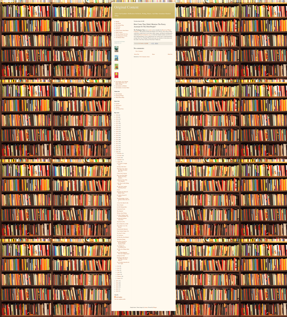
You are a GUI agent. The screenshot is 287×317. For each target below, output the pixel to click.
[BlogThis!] (153, 43)
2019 (117, 129)
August (119, 161)
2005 (117, 285)
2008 (117, 151)
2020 (117, 127)
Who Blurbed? (120, 211)
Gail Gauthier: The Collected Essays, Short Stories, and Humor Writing (122, 83)
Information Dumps (121, 239)
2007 (117, 281)
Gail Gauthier (119, 297)
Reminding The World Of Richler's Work (122, 192)
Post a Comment (139, 51)
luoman (145, 307)
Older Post (170, 54)
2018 (117, 131)
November (119, 155)
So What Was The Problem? (123, 237)
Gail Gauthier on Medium (121, 86)
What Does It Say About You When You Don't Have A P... (122, 170)
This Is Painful (120, 205)
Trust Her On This (121, 221)
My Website (118, 23)
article (150, 30)
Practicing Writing (119, 95)
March (118, 274)
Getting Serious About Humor (122, 30)
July (118, 266)
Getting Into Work (121, 255)
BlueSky (117, 21)
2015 (117, 137)
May (118, 270)
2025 (117, 117)
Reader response (119, 32)
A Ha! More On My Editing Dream (123, 183)
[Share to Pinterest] (157, 43)
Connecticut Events (121, 209)
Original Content (126, 7)
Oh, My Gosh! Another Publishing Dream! (122, 187)
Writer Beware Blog (120, 97)
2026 (117, 115)
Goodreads (118, 27)
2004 (117, 287)
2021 (117, 125)
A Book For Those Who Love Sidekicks (122, 180)
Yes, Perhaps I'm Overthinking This (121, 246)
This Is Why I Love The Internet (122, 226)
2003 (117, 289)
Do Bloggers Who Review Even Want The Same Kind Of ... (122, 259)
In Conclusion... (120, 235)
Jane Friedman (119, 94)
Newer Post (136, 54)
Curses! (118, 189)
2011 (117, 145)
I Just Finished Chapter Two (123, 231)
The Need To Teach (121, 233)
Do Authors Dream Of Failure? (121, 195)
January (119, 278)
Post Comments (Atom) (145, 56)
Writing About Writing (122, 213)
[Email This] (151, 43)
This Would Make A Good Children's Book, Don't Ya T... (123, 200)
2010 (117, 147)
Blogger (155, 307)
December (119, 153)
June (118, 268)
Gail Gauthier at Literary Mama (122, 87)
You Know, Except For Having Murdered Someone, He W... (122, 243)
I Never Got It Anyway (122, 173)
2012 (117, 143)
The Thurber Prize (120, 109)
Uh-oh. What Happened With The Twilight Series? (123, 253)
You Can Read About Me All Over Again (123, 263)
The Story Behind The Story (122, 34)
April (118, 272)
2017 (117, 133)
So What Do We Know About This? (122, 219)
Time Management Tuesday (121, 35)
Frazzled (117, 103)
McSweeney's (118, 105)
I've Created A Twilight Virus (122, 164)
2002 (117, 291)
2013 (117, 141)
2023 (117, 121)
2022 (117, 123)
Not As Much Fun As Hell (122, 223)
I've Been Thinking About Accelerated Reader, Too (122, 215)
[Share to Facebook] (156, 43)
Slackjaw (118, 107)
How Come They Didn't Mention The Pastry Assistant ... (122, 177)
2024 (117, 119)
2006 (117, 283)
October (119, 157)
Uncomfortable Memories (122, 229)
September (119, 159)
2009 (117, 149)
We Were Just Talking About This (123, 249)
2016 (117, 135)
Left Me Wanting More (122, 207)
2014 (117, 139)
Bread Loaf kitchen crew (145, 34)
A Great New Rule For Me (122, 203)
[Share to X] (154, 43)
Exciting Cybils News (121, 166)
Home (153, 54)
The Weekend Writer (120, 37)
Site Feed (118, 28)
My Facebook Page (120, 25)
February (119, 276)
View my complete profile (119, 299)
